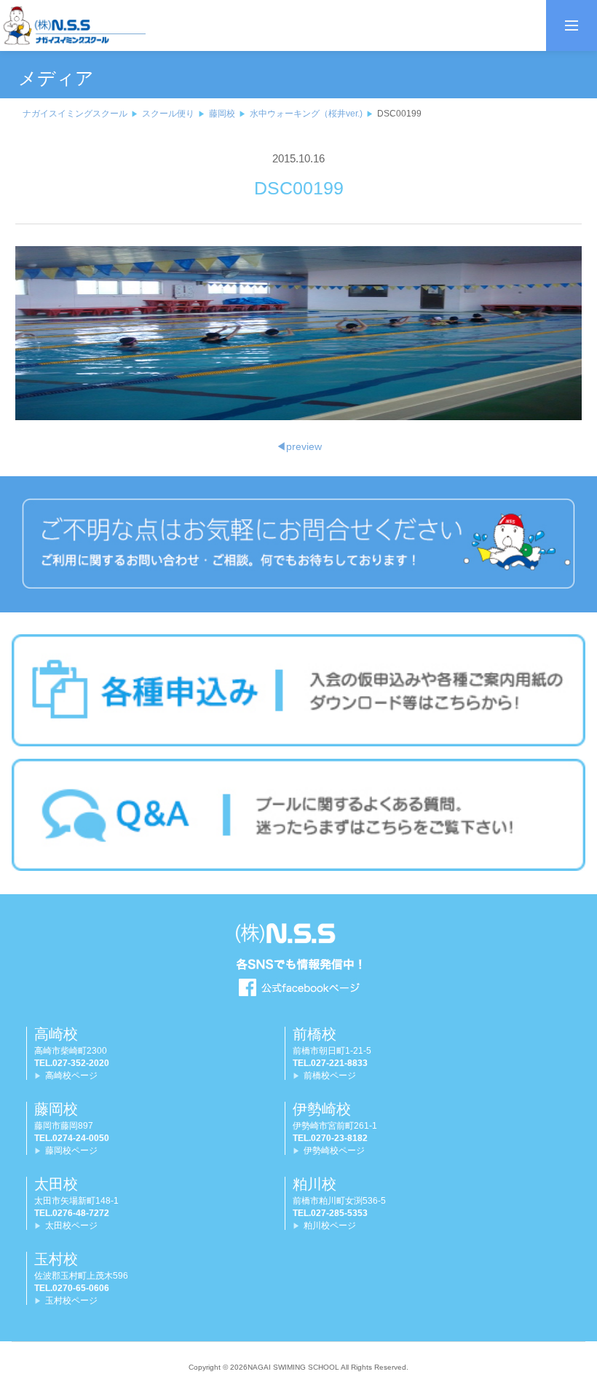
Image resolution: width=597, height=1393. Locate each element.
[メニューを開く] (571, 25)
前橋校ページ (330, 1075)
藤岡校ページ (71, 1150)
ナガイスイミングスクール (75, 113)
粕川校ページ (330, 1225)
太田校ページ (71, 1225)
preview (299, 446)
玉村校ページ (71, 1300)
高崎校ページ (71, 1075)
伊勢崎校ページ (334, 1150)
